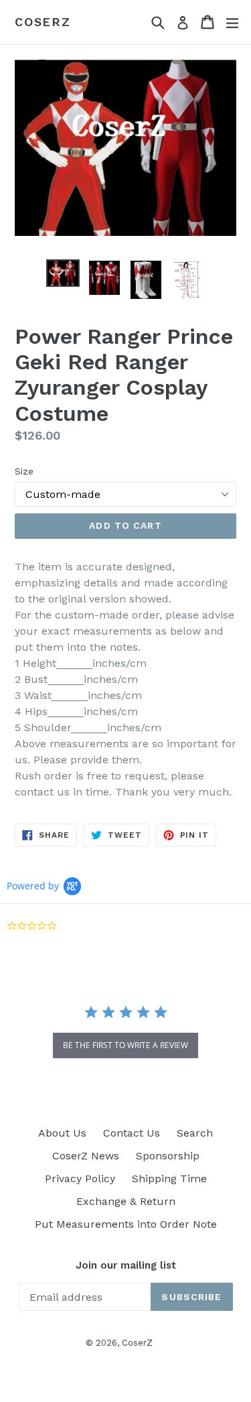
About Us (62, 1133)
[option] (63, 273)
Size (24, 471)
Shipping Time (169, 1178)
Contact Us (131, 1133)
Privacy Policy (80, 1178)
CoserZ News (85, 1155)
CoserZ (43, 22)
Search (195, 1133)
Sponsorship (167, 1155)
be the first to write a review (125, 1045)
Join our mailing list (126, 1265)
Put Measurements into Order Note (126, 1224)
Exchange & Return (125, 1201)
